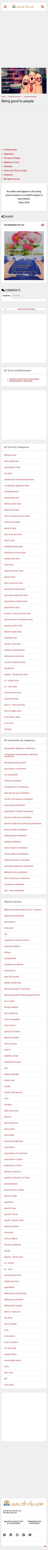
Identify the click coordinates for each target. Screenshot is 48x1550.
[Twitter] (23, 1535)
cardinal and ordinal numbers (16, 940)
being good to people (30, 96)
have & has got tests (13, 534)
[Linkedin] (11, 1535)
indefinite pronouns (12, 1062)
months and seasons (13, 1092)
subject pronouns (11, 1281)
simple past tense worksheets (17, 860)
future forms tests (12, 522)
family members (11, 1007)
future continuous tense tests (17, 516)
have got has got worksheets (16, 793)
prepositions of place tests (15, 601)
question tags (10, 1208)
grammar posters (11, 1037)
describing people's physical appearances (22, 995)
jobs (6, 1068)
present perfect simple (14, 1190)
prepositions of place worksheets (18, 811)
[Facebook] (30, 1535)
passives (7, 1117)
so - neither (9, 1263)
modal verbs (9, 1080)
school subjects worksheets (16, 854)
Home (3, 96)
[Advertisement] (24, 39)
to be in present (11, 1342)
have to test (9, 540)
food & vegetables (12, 1019)
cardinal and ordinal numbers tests (19, 479)
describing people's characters (17, 989)
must (6, 1098)
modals (7, 1086)
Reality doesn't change (17, 274)
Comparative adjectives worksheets (19, 748)
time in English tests (12, 711)
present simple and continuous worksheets (22, 823)
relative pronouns (11, 1226)
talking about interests (13, 1299)
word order (9, 1385)
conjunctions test (11, 498)
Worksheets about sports (15, 763)
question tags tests (12, 644)
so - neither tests (11, 680)
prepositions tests (12, 607)
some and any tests (12, 693)
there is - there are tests (14, 705)
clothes (7, 952)
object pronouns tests (13, 571)
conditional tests (11, 491)
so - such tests (10, 686)
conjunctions (9, 970)
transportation (10, 1354)
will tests (8, 729)
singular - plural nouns (13, 1257)
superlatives (9, 1287)
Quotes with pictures (14, 96)
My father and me (12, 179)
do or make (9, 1001)
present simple (10, 1196)
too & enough (10, 1348)
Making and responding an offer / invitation (23, 910)
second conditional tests (14, 662)
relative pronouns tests (14, 656)
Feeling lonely (10, 149)
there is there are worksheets (16, 878)
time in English (10, 1324)
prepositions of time (13, 1165)
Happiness (9, 154)
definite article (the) (12, 983)
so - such (8, 1269)
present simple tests (13, 632)
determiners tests (11, 510)
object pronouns (11, 1111)
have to (7, 1050)
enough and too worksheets (16, 787)
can (5, 934)
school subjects (11, 1238)
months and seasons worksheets (18, 799)
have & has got (10, 1044)
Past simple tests (11, 461)
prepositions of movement (15, 1153)
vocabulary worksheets (14, 884)
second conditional (12, 1245)
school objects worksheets (15, 848)
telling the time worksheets (15, 872)
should (7, 1251)
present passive (11, 1184)
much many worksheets (14, 805)
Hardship (8, 166)
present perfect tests (13, 626)
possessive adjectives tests (16, 595)
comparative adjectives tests (16, 486)
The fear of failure (12, 158)
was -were (8, 1372)
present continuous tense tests (17, 613)
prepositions (9, 1147)
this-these (8, 1318)
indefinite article (11, 1056)
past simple (9, 1135)
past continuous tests (13, 583)
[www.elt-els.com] (23, 7)
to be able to (9, 1336)
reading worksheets (12, 842)
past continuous (11, 1123)
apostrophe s (10, 922)
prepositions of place (13, 1159)
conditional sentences (13, 964)
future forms (9, 1025)
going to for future (12, 1031)
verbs (6, 1366)
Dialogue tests (10, 455)
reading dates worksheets (15, 835)
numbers (8, 1104)
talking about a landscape (15, 1293)
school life (8, 1232)
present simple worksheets (15, 830)
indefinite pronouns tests (15, 553)
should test (9, 668)
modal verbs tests (12, 558)
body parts (8, 928)
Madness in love (11, 162)
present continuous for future (17, 1178)
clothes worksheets (12, 781)
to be (6, 1330)
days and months (11, 977)
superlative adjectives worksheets (18, 866)
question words (10, 1214)
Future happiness (15, 250)
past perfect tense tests (14, 589)
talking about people (13, 1305)
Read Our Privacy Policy (26, 309)
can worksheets (11, 775)
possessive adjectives (13, 1141)
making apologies (11, 1074)
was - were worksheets (14, 890)
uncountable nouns (12, 1360)
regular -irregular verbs (14, 1220)
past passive (9, 1129)
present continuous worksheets (17, 817)
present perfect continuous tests (18, 619)
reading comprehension (14, 650)
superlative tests (11, 699)
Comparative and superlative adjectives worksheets (21, 755)
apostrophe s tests (12, 467)
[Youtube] (17, 1535)
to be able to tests (12, 717)
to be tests (8, 723)
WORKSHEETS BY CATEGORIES (20, 381)
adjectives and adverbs (14, 916)
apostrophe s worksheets (15, 769)
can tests (8, 473)
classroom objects (12, 946)
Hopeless (8, 174)
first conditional (11, 1013)
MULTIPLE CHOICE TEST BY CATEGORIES (24, 379)
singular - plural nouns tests (16, 674)
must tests (8, 565)
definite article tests (12, 504)
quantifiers (8, 1202)
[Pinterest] (4, 1535)
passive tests (9, 577)
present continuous (12, 1171)
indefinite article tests (13, 546)
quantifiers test (10, 638)
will (5, 1379)
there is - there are (12, 1312)
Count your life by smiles (15, 170)
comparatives (10, 958)
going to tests (10, 528)
